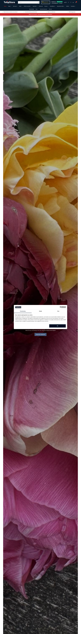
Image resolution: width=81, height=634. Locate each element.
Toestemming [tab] (22, 311)
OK (57, 325)
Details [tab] (40, 311)
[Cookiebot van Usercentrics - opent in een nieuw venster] (61, 307)
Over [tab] (58, 311)
